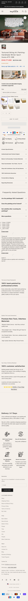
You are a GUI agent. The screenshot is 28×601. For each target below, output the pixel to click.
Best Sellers (4, 518)
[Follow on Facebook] (2, 580)
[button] (5, 63)
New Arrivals (5, 521)
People (3, 536)
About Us (4, 546)
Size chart (23, 89)
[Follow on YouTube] (14, 580)
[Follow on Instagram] (6, 580)
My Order (4, 511)
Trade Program (5, 557)
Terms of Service (6, 508)
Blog (3, 552)
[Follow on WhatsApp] (18, 580)
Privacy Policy (5, 506)
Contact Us (4, 549)
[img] (5, 231)
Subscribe (7, 490)
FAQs (3, 498)
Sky (3, 534)
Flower (3, 526)
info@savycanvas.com (10, 564)
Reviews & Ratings (6, 554)
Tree (3, 529)
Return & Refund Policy (7, 503)
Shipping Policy (5, 501)
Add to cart (14, 119)
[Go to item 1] (4, 47)
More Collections (6, 539)
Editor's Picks (5, 523)
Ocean (3, 531)
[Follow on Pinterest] (10, 580)
